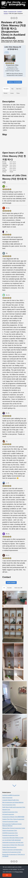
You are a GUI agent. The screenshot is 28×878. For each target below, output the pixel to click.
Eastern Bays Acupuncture (9, 847)
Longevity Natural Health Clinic (10, 800)
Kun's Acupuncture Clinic (9, 804)
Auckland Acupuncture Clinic (10, 812)
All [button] (4, 587)
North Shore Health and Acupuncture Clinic (13, 807)
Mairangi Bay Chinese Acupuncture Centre (13, 828)
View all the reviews (14, 82)
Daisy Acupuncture (7, 797)
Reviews (5, 11)
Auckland (19, 11)
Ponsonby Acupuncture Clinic (10, 835)
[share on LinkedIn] (16, 18)
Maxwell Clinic (6, 809)
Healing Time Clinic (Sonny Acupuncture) (13, 819)
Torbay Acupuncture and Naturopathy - (12, 849)
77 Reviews (7, 51)
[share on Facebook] (11, 18)
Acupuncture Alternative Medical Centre (12, 837)
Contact (3, 7)
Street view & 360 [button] (18, 587)
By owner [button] (10, 587)
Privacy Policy (19, 871)
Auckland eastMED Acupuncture (11, 795)
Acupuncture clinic (12, 11)
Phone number (11, 582)
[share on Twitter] (14, 18)
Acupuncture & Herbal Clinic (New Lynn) (13, 845)
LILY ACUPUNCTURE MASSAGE (11, 840)
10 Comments (6, 52)
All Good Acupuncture (8, 814)
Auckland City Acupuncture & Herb (11, 852)
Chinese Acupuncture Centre (10, 821)
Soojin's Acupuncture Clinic (9, 830)
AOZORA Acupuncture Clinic (10, 833)
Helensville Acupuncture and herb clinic (12, 842)
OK (7, 875)
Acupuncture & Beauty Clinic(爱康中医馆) (13, 816)
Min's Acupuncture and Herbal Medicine (12, 802)
